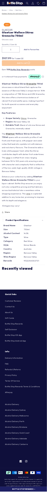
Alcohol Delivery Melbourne (17, 416)
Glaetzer (7, 30)
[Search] (27, 3)
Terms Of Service (12, 381)
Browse (4, 10)
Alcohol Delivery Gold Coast (17, 433)
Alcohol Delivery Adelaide (16, 438)
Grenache (31, 84)
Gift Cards (9, 318)
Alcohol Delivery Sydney (15, 410)
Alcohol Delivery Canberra (16, 444)
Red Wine (19, 10)
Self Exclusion (11, 329)
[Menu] (3, 3)
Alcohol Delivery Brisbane (16, 427)
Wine (11, 10)
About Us (9, 312)
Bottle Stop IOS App (13, 335)
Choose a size (7, 40)
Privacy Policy (11, 375)
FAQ (6, 364)
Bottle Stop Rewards (19, 69)
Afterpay (9, 392)
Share (7, 212)
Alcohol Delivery (12, 404)
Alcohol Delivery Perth (14, 421)
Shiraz (23, 118)
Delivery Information (14, 358)
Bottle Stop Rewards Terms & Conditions (22, 386)
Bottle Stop (25, 477)
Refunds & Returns (13, 369)
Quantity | (6, 44)
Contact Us (10, 306)
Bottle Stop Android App (15, 341)
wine (8, 157)
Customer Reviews (13, 301)
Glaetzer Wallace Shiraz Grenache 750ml (15, 13)
